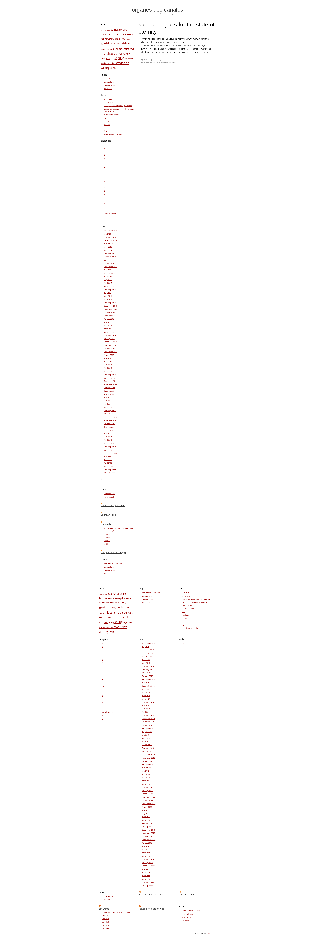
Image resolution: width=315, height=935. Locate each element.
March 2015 (109, 286)
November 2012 (110, 345)
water (104, 63)
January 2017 (109, 260)
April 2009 (108, 463)
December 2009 (110, 453)
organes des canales (157, 10)
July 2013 (107, 322)
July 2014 (107, 293)
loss (131, 48)
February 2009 (110, 469)
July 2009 (107, 456)
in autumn (108, 99)
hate (128, 43)
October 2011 (109, 388)
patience (120, 53)
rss (105, 483)
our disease (108, 102)
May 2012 (108, 365)
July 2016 (107, 270)
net (111, 53)
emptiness (125, 34)
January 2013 (109, 338)
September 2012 (110, 351)
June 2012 (108, 361)
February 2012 (110, 374)
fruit (113, 38)
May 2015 (108, 279)
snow (103, 58)
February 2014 (110, 302)
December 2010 (110, 417)
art (144, 62)
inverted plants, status (113, 134)
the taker (107, 121)
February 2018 (110, 253)
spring (120, 58)
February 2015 (110, 289)
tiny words (106, 524)
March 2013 (109, 332)
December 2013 (110, 306)
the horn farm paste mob (113, 505)
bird (147, 62)
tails (105, 128)
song (113, 58)
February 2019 (110, 237)
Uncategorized (110, 213)
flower (108, 38)
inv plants (108, 88)
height (103, 49)
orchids (107, 124)
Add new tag (105, 30)
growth (120, 43)
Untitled (107, 534)
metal (166, 62)
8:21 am (147, 60)
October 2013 (109, 312)
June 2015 (108, 276)
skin (130, 53)
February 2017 (110, 257)
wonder (172, 62)
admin (156, 60)
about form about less (113, 79)
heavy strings (109, 85)
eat (114, 34)
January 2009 (109, 473)
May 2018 (108, 250)
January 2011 (109, 414)
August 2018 (109, 244)
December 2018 (110, 240)
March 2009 (109, 466)
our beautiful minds (112, 115)
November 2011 (110, 384)
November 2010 (110, 420)
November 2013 (110, 309)
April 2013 (108, 329)
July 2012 (107, 358)
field (105, 131)
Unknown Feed (108, 515)
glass (128, 39)
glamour (153, 62)
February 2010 (110, 446)
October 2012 (109, 348)
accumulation (109, 82)
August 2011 (109, 394)
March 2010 (109, 443)
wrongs (106, 68)
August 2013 (109, 319)
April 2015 (108, 283)
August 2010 (109, 430)
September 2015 (110, 273)
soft (108, 58)
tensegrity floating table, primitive (118, 105)
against (113, 29)
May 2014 (108, 296)
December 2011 (110, 381)
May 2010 (108, 437)
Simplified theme (212, 933)
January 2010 (109, 450)
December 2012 (110, 342)
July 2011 (107, 397)
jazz (111, 48)
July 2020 (107, 234)
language (160, 62)
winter (112, 63)
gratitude (108, 43)
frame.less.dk (109, 493)
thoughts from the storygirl (113, 552)
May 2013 (108, 325)
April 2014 (108, 299)
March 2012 (109, 371)
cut (105, 118)
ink (108, 49)
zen (113, 68)
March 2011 (109, 407)
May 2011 (108, 401)
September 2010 (110, 427)
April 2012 (108, 368)
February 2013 (110, 335)
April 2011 (108, 404)
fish (103, 38)
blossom (106, 34)
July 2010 (107, 433)
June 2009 (108, 460)
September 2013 (110, 316)
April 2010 (108, 440)
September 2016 (110, 266)
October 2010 (109, 423)
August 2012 (109, 355)
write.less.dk (109, 497)
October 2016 (109, 263)
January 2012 (109, 378)
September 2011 (110, 391)
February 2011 (110, 410)
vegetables (129, 58)
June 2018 (108, 247)
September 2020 (110, 230)
